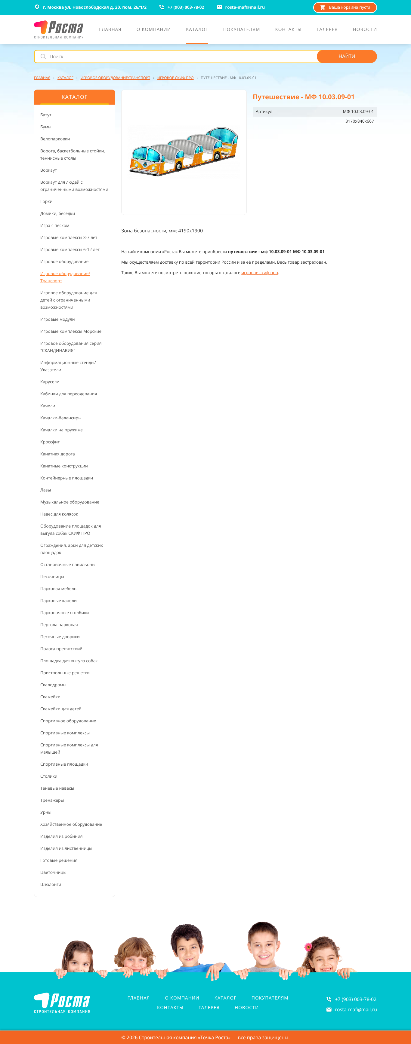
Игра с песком (54, 225)
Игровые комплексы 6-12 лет (70, 250)
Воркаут (48, 170)
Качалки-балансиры (61, 418)
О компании (182, 998)
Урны (45, 812)
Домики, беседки (57, 213)
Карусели (49, 382)
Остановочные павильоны (67, 565)
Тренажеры (52, 800)
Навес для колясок (59, 514)
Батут (45, 115)
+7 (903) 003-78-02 (355, 999)
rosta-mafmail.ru (356, 1009)
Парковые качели (58, 601)
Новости (247, 1008)
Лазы (45, 490)
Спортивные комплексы (65, 733)
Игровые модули (57, 319)
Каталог (226, 998)
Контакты (170, 1008)
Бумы (45, 127)
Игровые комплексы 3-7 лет (68, 237)
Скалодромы (53, 685)
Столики (48, 776)
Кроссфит (50, 442)
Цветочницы (53, 872)
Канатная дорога (57, 454)
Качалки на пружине (61, 430)
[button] (184, 152)
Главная (139, 998)
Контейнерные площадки (66, 478)
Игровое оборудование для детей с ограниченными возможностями (68, 300)
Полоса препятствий (61, 649)
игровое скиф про (259, 273)
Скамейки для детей (61, 709)
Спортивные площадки (64, 764)
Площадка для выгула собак (69, 661)
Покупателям (270, 998)
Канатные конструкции (64, 466)
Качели (47, 406)
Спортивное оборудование (68, 721)
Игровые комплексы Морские (70, 331)
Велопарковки (55, 139)
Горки (46, 201)
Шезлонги (50, 884)
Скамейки (50, 697)
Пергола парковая (59, 625)
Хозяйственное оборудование (71, 824)
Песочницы (52, 577)
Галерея (209, 1008)
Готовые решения (58, 860)
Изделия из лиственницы (66, 848)
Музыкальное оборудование (69, 502)
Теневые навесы (57, 788)
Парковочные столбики (64, 613)
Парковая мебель (58, 589)
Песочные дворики (60, 637)
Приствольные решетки (65, 673)
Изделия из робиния (61, 836)
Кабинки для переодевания (68, 394)
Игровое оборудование (64, 262)
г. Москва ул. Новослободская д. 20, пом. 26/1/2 (95, 7)
